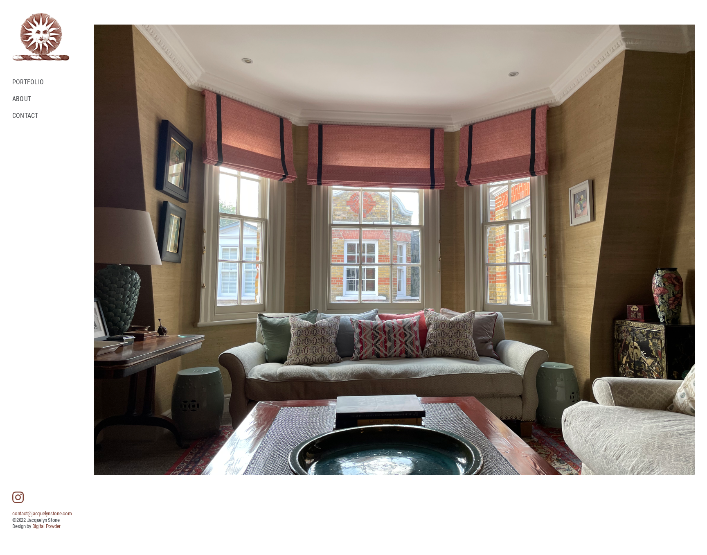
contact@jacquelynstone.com (42, 513)
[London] (394, 250)
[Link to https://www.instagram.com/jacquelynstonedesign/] (18, 497)
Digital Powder (46, 526)
